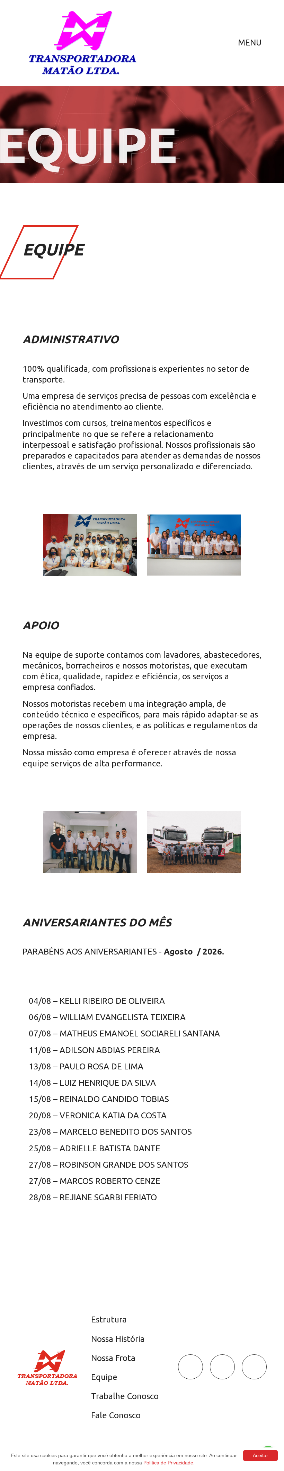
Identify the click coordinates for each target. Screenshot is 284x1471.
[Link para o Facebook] (190, 1366)
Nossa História (118, 1339)
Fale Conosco (116, 1415)
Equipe (104, 1377)
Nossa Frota (113, 1358)
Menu (249, 42)
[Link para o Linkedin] (254, 1366)
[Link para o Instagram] (222, 1366)
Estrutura (109, 1319)
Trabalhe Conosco (125, 1396)
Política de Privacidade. (169, 1462)
